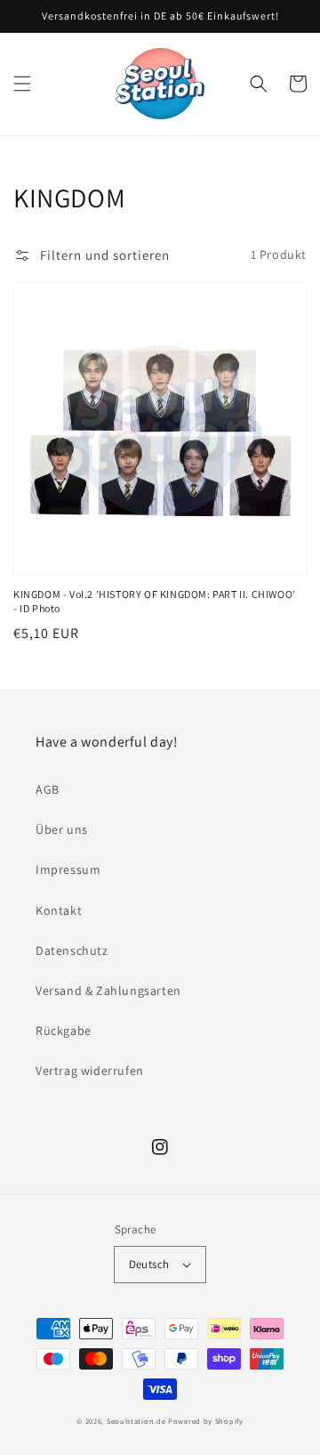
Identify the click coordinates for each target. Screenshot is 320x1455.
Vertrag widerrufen (90, 1071)
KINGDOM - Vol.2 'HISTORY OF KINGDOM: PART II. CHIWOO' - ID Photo (154, 601)
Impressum (68, 869)
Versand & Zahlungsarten (108, 990)
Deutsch (149, 1264)
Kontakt (59, 910)
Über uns (62, 829)
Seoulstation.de (136, 1421)
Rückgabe (64, 1031)
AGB (48, 789)
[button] (22, 83)
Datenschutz (72, 950)
